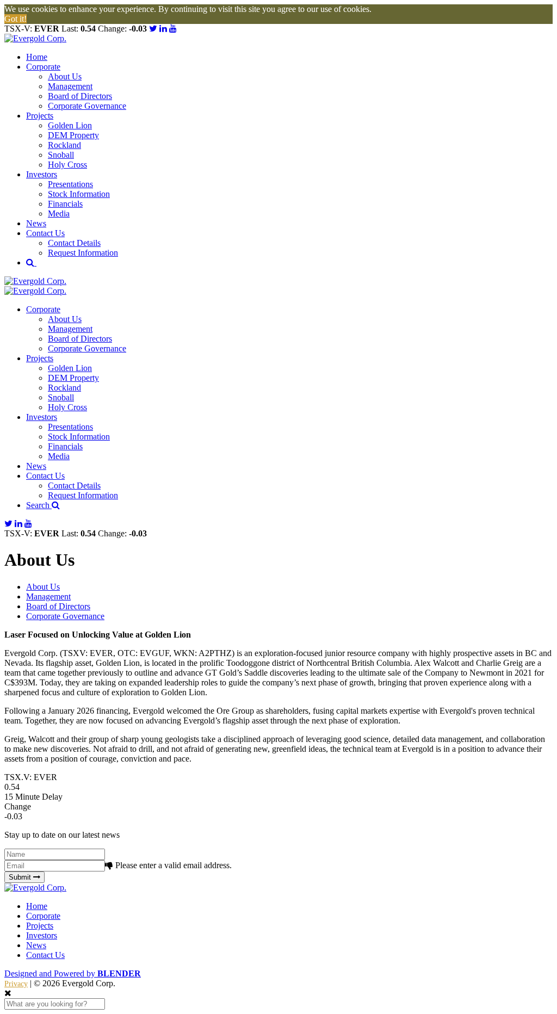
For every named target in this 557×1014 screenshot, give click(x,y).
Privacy (16, 984)
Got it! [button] (15, 18)
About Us (65, 76)
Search (39, 505)
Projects (39, 115)
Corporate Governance (87, 105)
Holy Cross (67, 164)
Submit (21, 877)
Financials (65, 203)
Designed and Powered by (72, 973)
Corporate (43, 66)
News (36, 223)
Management (70, 86)
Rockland (64, 145)
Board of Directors (80, 96)
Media (59, 213)
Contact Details (74, 243)
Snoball (61, 154)
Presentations (70, 184)
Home (36, 56)
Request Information (83, 252)
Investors (41, 174)
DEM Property (73, 135)
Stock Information (79, 194)
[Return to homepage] (278, 39)
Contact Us (45, 233)
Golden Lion (70, 125)
